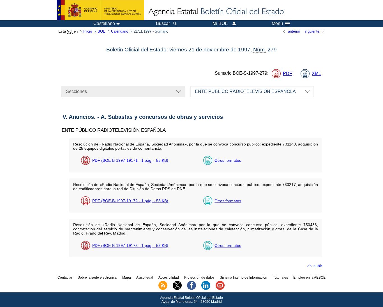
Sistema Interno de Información (243, 277)
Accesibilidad (168, 277)
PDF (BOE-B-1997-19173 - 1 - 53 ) (130, 245)
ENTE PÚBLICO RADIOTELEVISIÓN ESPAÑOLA (245, 91)
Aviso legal (144, 277)
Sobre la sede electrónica (97, 277)
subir (317, 265)
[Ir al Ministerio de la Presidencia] (100, 10)
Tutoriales (280, 277)
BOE (101, 31)
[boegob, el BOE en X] (177, 289)
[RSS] (162, 289)
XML (316, 73)
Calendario (119, 31)
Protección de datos (199, 277)
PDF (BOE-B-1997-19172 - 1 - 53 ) (130, 201)
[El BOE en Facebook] (191, 289)
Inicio (87, 31)
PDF (287, 73)
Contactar (64, 277)
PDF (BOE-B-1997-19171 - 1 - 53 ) (130, 160)
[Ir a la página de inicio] (216, 11)
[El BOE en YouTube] (220, 289)
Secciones (76, 91)
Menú (277, 23)
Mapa (126, 277)
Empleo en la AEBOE (309, 277)
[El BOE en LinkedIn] (205, 289)
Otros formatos (227, 160)
